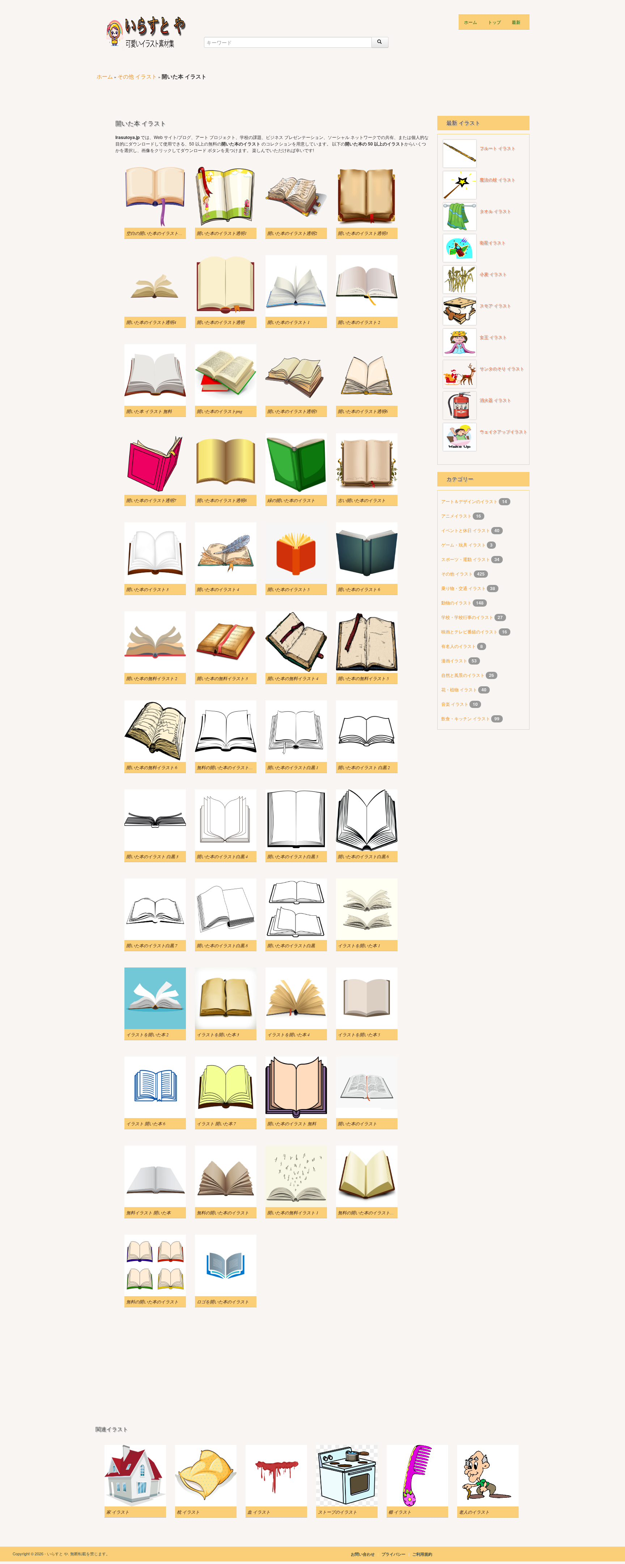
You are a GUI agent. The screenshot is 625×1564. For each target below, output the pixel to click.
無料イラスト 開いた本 (148, 1212)
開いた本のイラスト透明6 (363, 411)
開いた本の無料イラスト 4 (292, 678)
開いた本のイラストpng (219, 411)
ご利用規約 (422, 1554)
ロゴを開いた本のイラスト (223, 1301)
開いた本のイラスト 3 (147, 589)
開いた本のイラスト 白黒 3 (152, 856)
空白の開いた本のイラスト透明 (156, 233)
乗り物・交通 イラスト (464, 588)
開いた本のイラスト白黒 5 (292, 856)
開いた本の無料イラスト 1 (292, 1212)
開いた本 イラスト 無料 (149, 411)
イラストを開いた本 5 (359, 1034)
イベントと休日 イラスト (466, 530)
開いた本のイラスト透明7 (151, 500)
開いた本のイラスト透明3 (363, 233)
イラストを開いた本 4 (288, 1034)
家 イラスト (117, 1512)
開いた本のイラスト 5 (288, 589)
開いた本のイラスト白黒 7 (151, 945)
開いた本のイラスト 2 (359, 322)
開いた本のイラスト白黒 (291, 945)
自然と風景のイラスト (463, 675)
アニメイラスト (457, 516)
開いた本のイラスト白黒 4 (222, 856)
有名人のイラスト (459, 646)
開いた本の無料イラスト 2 (151, 678)
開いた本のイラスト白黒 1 (292, 767)
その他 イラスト (137, 76)
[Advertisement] (227, 94)
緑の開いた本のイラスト (291, 500)
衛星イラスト (493, 242)
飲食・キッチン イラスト (466, 718)
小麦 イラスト (493, 274)
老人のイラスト (474, 1512)
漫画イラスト (454, 660)
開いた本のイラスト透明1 (222, 233)
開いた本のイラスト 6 (359, 589)
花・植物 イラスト (459, 689)
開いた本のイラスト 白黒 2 (364, 767)
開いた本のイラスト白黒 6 (363, 856)
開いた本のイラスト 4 (218, 589)
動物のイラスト (457, 602)
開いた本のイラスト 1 (288, 322)
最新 (516, 22)
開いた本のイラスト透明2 (292, 233)
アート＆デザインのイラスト (470, 501)
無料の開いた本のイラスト (223, 1212)
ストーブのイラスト (337, 1512)
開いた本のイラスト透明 (221, 322)
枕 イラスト (188, 1512)
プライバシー (394, 1554)
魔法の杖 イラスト (497, 179)
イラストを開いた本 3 (218, 1034)
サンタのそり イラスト (502, 368)
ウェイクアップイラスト (503, 431)
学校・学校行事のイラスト (467, 617)
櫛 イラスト (399, 1512)
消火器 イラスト (495, 400)
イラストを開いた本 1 (359, 945)
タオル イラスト (495, 211)
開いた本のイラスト (357, 1123)
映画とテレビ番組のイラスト (470, 631)
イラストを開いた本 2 (147, 1034)
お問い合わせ (363, 1554)
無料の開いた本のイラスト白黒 (227, 767)
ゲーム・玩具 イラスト (464, 544)
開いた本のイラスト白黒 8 (222, 945)
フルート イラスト (497, 148)
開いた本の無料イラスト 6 (151, 767)
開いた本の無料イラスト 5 (363, 678)
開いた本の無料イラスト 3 (222, 678)
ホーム (470, 22)
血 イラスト (258, 1512)
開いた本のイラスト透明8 (222, 500)
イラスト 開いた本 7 (216, 1123)
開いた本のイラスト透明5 (292, 411)
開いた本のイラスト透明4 (151, 322)
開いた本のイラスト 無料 (291, 1123)
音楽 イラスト (455, 704)
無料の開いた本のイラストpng (367, 1212)
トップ (494, 22)
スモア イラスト (495, 305)
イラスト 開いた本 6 (145, 1123)
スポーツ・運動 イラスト (466, 559)
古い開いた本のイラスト (362, 500)
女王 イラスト (493, 337)
